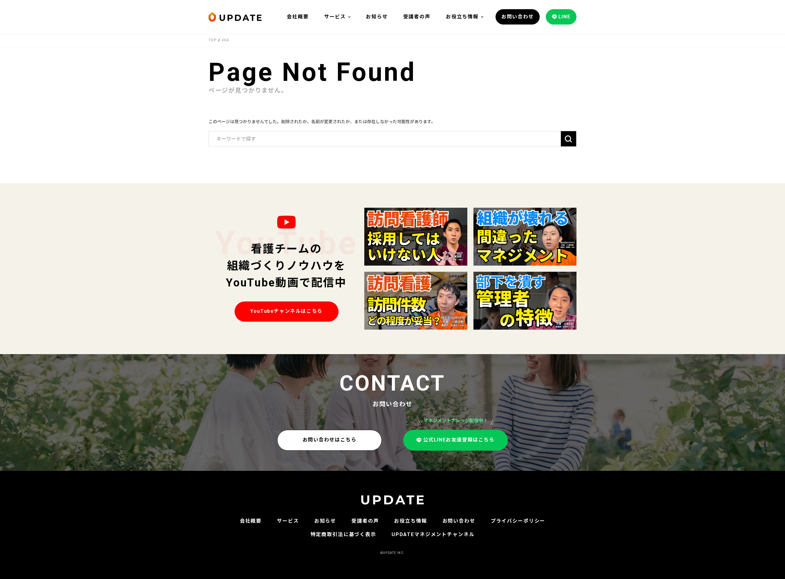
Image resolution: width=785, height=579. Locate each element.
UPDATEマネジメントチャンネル (433, 534)
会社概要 (297, 17)
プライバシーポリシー (518, 521)
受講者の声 (417, 17)
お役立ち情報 (462, 17)
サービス (335, 17)
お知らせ (377, 17)
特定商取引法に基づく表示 (343, 534)
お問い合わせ (458, 521)
